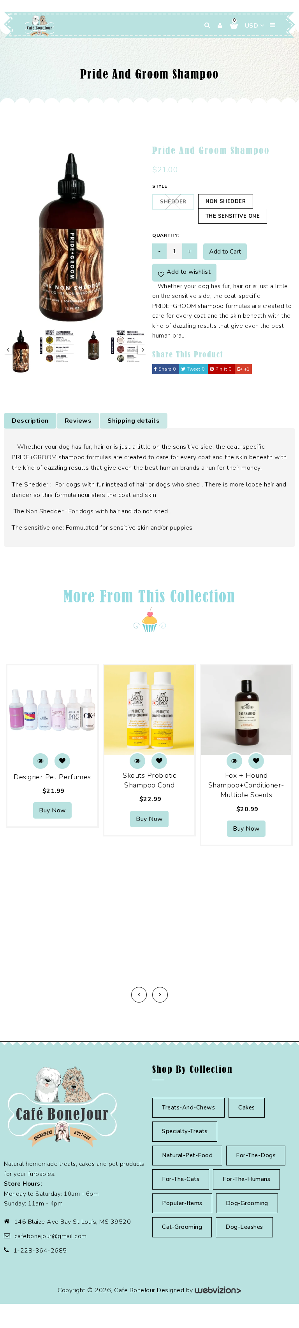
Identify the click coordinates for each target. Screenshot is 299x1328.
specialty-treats (185, 1131)
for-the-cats (180, 1179)
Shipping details (133, 420)
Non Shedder (226, 201)
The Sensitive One (233, 216)
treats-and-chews (188, 1107)
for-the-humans (246, 1179)
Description (30, 420)
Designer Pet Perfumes (52, 777)
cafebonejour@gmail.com (50, 1236)
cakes (246, 1107)
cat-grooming (182, 1227)
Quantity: (165, 235)
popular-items (182, 1203)
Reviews (78, 420)
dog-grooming (247, 1203)
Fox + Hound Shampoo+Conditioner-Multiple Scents (246, 785)
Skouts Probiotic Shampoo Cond (149, 780)
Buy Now (52, 810)
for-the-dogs (256, 1155)
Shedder (173, 201)
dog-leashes (244, 1227)
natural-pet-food (187, 1155)
